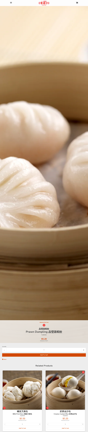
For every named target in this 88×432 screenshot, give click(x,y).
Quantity (4, 346)
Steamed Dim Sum (44, 322)
